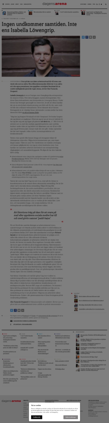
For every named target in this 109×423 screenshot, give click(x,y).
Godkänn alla (36, 417)
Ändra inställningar (71, 417)
